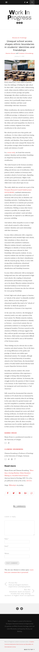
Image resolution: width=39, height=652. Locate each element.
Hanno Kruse (11, 53)
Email (6, 546)
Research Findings (19, 37)
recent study (11, 152)
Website (6, 553)
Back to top (28, 649)
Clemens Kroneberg (26, 53)
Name (6, 539)
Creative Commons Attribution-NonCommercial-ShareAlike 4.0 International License (19, 644)
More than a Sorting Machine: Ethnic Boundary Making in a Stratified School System (19, 473)
